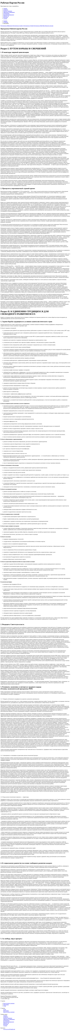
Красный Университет (8, 14)
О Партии (5, 9)
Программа (6, 1004)
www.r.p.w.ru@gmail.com (9, 1029)
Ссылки (5, 18)
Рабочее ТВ (6, 16)
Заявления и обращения (9, 12)
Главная (5, 8)
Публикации (6, 13)
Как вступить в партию (8, 1003)
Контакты (5, 17)
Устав (4, 1005)
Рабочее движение (7, 11)
